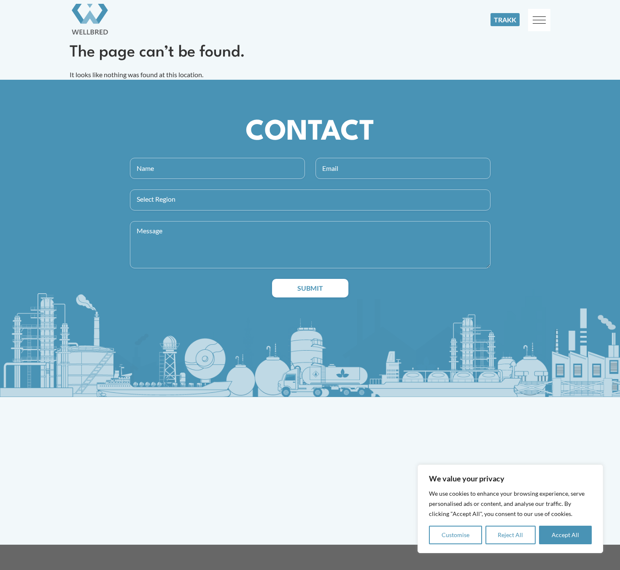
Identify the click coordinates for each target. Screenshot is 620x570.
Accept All (565, 534)
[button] (539, 20)
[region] (510, 509)
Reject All (510, 534)
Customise (455, 534)
